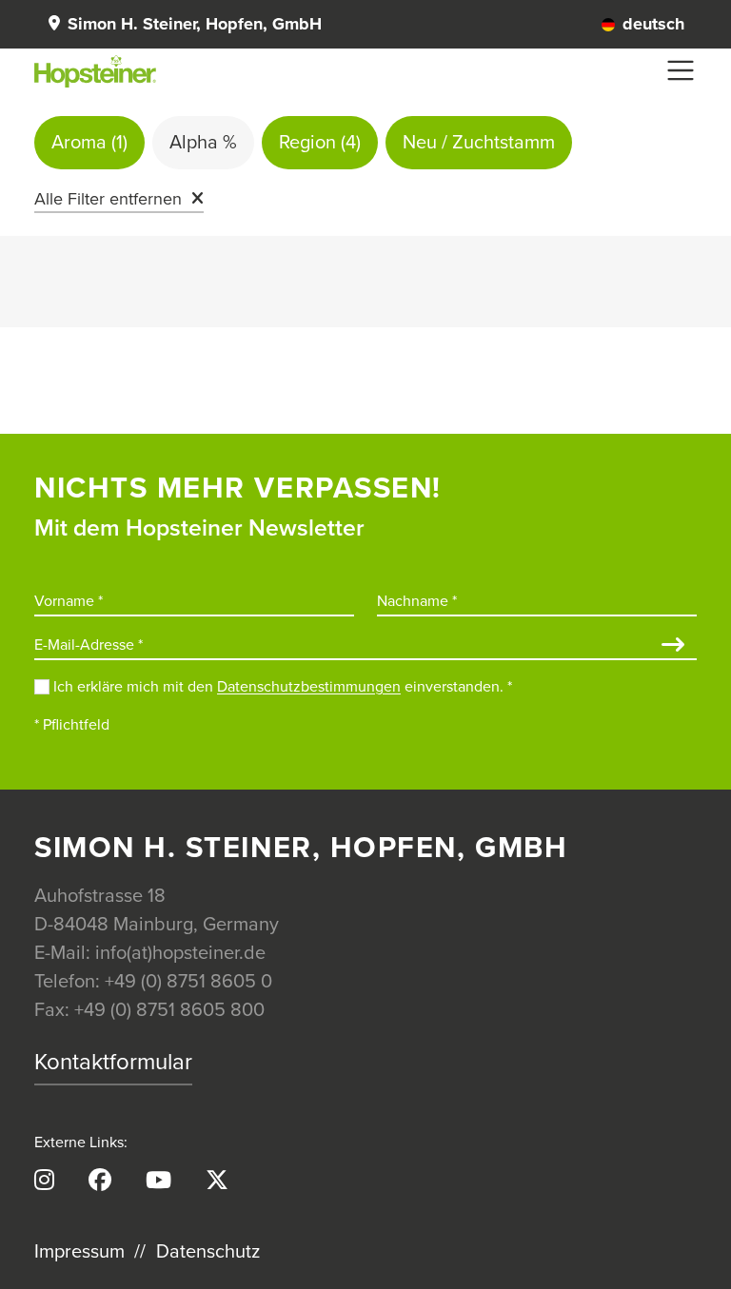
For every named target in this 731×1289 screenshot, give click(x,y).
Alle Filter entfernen (108, 198)
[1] (673, 646)
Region (320, 142)
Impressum (79, 1251)
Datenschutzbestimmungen (309, 686)
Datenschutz (208, 1251)
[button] (184, 24)
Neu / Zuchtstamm (479, 142)
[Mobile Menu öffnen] (680, 70)
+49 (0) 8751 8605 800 (169, 1010)
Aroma (89, 142)
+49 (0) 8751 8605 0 (188, 981)
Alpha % (203, 142)
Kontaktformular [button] (113, 1062)
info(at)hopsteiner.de (180, 953)
